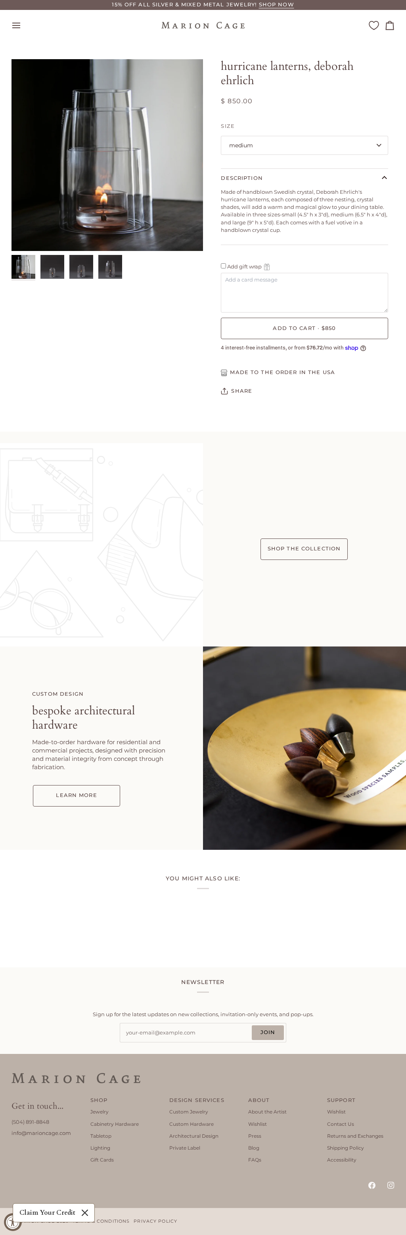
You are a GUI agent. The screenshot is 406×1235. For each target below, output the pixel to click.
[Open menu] (23, 25)
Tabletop (100, 1136)
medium (241, 145)
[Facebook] (371, 1185)
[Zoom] (26, 236)
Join (268, 1032)
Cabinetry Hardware (114, 1124)
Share (241, 391)
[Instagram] (391, 1185)
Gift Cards (102, 1160)
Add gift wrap (244, 267)
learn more (76, 795)
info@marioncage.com (41, 1133)
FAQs (254, 1160)
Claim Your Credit (47, 1212)
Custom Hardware (191, 1124)
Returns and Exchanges (355, 1136)
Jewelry (99, 1112)
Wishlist (257, 1124)
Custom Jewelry (188, 1112)
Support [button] (341, 1100)
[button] (45, 1099)
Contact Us (340, 1124)
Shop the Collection (304, 549)
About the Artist (267, 1112)
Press (254, 1136)
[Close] (85, 1213)
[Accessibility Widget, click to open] (13, 1222)
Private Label (184, 1148)
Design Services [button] (196, 1100)
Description (241, 178)
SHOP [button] (99, 1100)
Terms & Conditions (101, 1221)
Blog (253, 1148)
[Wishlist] (374, 25)
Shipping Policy (345, 1148)
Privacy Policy (155, 1221)
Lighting (100, 1148)
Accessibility (341, 1160)
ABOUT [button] (259, 1100)
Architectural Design (193, 1136)
